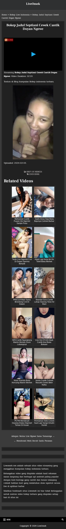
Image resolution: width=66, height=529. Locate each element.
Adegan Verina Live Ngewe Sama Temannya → (33, 436)
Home (4, 14)
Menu (9, 519)
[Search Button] (62, 519)
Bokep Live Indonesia (20, 14)
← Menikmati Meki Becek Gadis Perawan (33, 440)
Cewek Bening (34, 174)
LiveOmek (33, 4)
